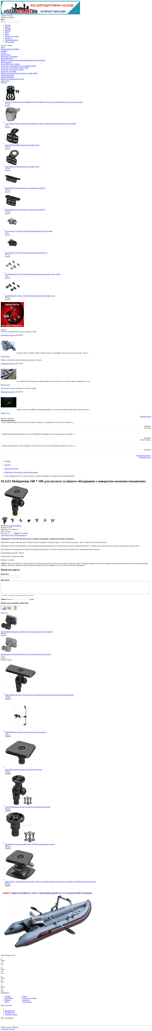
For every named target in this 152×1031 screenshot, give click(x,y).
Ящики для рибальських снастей (12, 79)
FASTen (3, 53)
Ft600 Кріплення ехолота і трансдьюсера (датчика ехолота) (25, 732)
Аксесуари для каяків (8, 71)
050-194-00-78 (10, 1011)
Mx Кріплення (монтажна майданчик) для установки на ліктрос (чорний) (27, 632)
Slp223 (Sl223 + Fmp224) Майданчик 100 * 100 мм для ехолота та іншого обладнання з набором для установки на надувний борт (50, 881)
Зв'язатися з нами (11, 1014)
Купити (3, 635)
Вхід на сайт (27, 1002)
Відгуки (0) (9, 535)
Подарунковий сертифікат (10, 49)
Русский (12, 1029)
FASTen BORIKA (15, 526)
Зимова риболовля (7, 77)
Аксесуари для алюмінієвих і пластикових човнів (18, 66)
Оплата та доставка (12, 36)
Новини (8, 31)
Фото (7, 32)
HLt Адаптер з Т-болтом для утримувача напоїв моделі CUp (26, 253)
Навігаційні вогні (7, 58)
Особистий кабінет (11, 40)
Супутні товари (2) (20, 535)
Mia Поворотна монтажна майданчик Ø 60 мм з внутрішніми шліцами (30, 844)
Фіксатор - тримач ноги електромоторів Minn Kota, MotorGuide (23, 60)
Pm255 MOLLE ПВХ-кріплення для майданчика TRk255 (25, 188)
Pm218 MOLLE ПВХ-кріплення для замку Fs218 (22, 145)
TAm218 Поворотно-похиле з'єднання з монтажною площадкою (27, 807)
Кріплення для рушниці (9, 56)
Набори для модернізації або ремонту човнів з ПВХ (19, 73)
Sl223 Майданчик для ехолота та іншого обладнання (23, 769)
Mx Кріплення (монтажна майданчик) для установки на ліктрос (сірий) (26, 654)
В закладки (24, 533)
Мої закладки (9, 42)
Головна (8, 25)
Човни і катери (6, 62)
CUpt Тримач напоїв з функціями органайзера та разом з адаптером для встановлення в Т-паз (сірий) (40, 123)
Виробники (9, 998)
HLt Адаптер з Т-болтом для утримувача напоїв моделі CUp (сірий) (29, 231)
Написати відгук (145, 457)
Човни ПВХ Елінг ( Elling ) (10, 64)
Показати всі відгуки (143, 455)
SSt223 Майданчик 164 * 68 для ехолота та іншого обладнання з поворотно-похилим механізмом (39, 695)
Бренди (7, 27)
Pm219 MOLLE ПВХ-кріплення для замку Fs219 (22, 166)
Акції (3, 47)
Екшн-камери (5, 55)
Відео (7, 34)
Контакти (8, 38)
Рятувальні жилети (7, 75)
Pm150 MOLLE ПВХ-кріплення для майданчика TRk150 (25, 210)
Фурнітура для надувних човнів (12, 69)
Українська (5, 1029)
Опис (3, 535)
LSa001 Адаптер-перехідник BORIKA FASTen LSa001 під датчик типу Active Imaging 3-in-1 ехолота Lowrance (44, 102)
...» (73, 422)
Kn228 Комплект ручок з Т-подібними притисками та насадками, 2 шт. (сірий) (32, 274)
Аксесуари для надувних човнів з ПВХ (15, 68)
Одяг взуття (5, 81)
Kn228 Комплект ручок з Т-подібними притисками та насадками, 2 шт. (30, 296)
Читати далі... (5, 356)
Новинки (4, 51)
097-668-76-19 (10, 1013)
